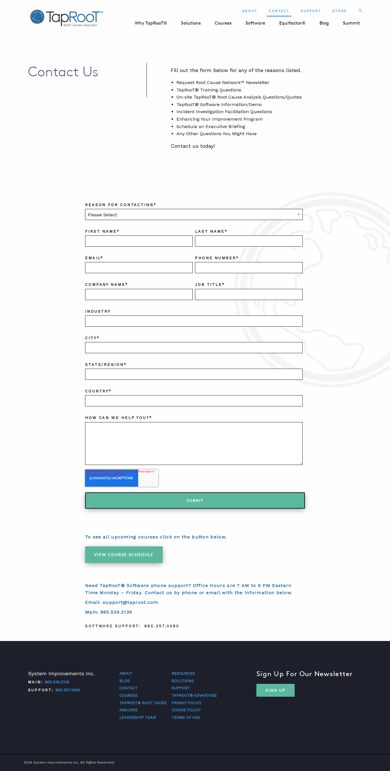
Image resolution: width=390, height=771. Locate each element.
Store (339, 11)
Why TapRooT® (151, 23)
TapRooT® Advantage (194, 695)
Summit (351, 23)
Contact (279, 11)
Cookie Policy (186, 710)
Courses (223, 23)
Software (255, 23)
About (250, 11)
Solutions (191, 23)
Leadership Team (137, 717)
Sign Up (276, 690)
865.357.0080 (67, 690)
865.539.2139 (57, 682)
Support (311, 11)
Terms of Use (186, 717)
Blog (324, 23)
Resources (183, 673)
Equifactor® (292, 23)
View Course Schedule (124, 554)
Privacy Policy (186, 703)
